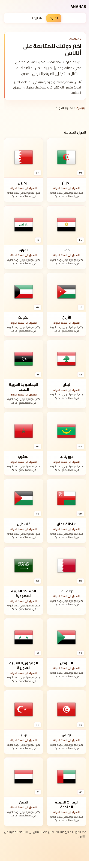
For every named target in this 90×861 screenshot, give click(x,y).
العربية (54, 18)
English (37, 18)
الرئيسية (81, 108)
